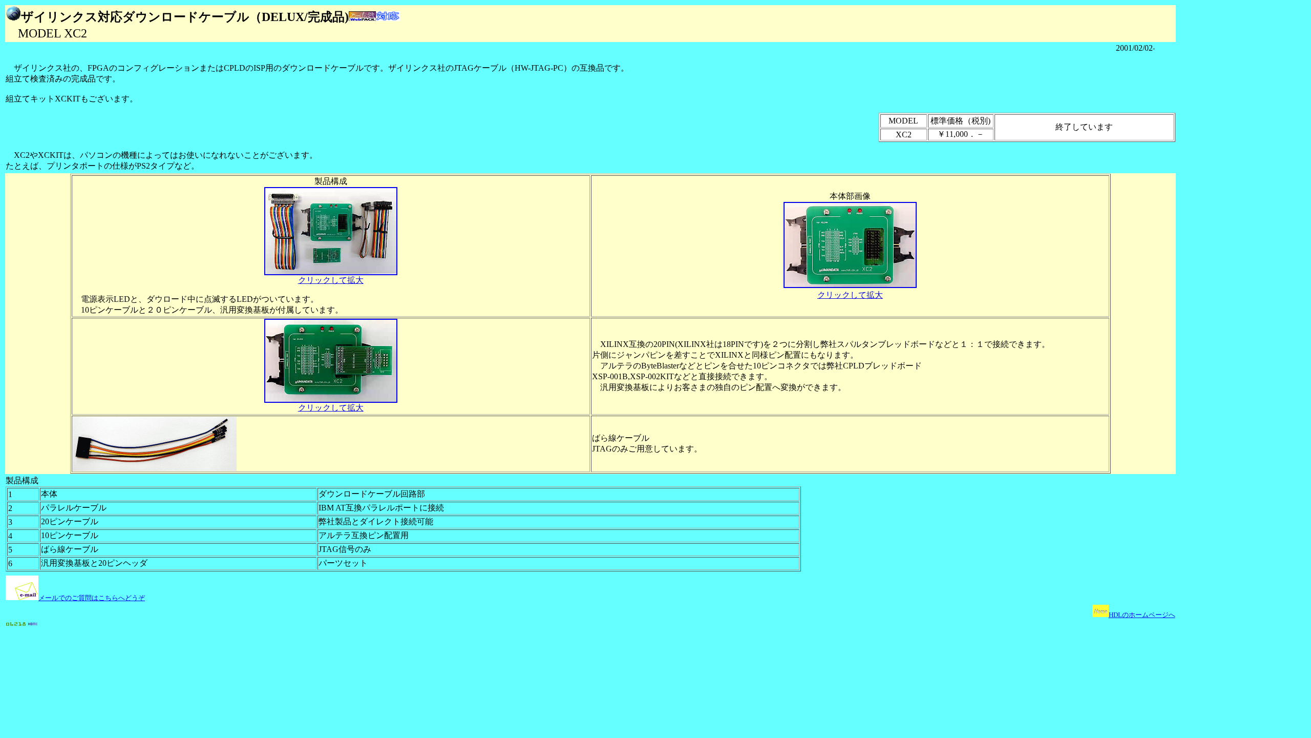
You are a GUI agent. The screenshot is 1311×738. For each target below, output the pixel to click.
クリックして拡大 (331, 280)
